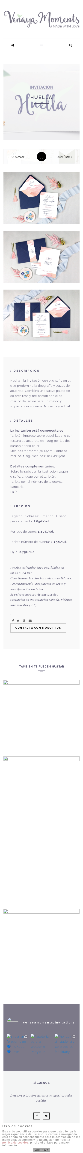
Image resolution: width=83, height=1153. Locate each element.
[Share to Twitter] (18, 620)
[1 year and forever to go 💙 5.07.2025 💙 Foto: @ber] (17, 1045)
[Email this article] (30, 620)
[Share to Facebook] (12, 620)
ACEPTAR (41, 1150)
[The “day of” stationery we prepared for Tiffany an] (65, 1045)
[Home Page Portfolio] (41, 156)
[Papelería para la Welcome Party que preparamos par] (41, 1045)
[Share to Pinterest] (24, 620)
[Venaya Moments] (41, 13)
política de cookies (15, 1142)
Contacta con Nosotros (38, 627)
